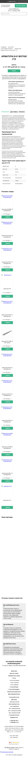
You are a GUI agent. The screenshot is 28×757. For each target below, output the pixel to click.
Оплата (21, 112)
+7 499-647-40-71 (14, 720)
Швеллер (14, 699)
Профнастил (14, 717)
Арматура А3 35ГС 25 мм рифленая (7, 394)
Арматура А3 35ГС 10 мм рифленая (7, 262)
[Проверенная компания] (6, 752)
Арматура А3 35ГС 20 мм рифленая (7, 421)
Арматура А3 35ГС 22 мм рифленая (7, 368)
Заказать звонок (21, 5)
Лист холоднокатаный (14, 710)
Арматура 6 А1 (7, 288)
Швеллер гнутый (14, 701)
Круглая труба (14, 673)
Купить (14, 71)
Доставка (14, 112)
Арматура (14, 671)
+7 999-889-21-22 (14, 722)
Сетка (14, 678)
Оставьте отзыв (9, 747)
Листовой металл (14, 704)
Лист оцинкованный (14, 708)
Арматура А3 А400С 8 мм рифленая (7, 447)
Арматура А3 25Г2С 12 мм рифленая (7, 315)
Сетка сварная (14, 684)
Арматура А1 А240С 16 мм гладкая (7, 342)
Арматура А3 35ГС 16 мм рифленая (7, 474)
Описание (5, 112)
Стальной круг (14, 687)
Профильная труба (14, 676)
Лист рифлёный (14, 706)
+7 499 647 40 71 (12, 1)
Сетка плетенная (14, 680)
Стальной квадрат (14, 689)
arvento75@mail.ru (14, 9)
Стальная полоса (14, 715)
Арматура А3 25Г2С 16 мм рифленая (7, 236)
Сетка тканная (14, 682)
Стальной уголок (14, 697)
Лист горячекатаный (14, 712)
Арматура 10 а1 (7, 500)
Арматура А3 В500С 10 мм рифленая (7, 210)
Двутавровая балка (14, 694)
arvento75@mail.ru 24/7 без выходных (14, 726)
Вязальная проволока (14, 691)
